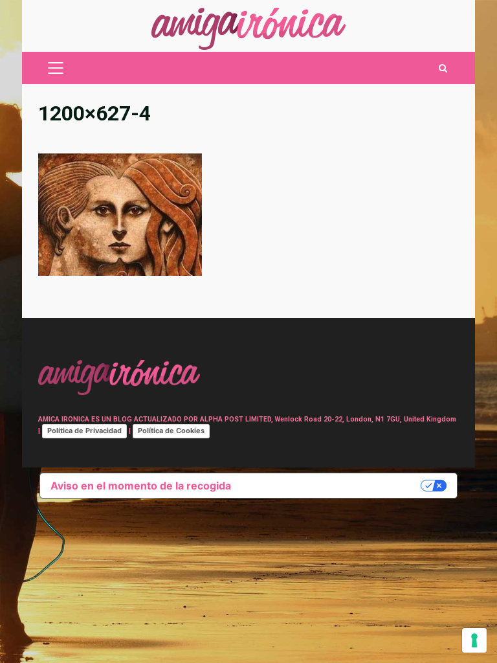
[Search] (443, 68)
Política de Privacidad (84, 430)
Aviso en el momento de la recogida (140, 485)
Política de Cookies (171, 430)
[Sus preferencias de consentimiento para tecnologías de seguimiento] (474, 640)
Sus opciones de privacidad (332, 485)
